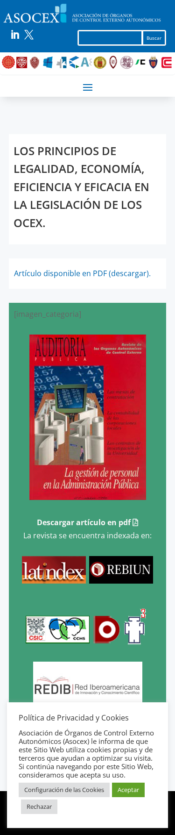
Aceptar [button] (128, 789)
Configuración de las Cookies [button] (64, 789)
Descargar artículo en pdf (85, 522)
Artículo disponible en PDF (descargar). (82, 273)
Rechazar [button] (39, 806)
